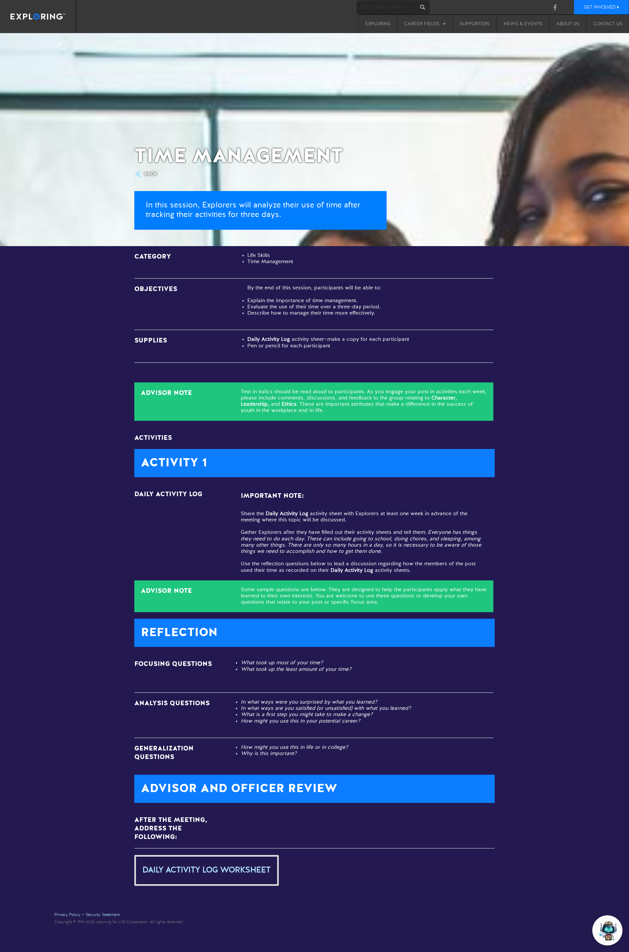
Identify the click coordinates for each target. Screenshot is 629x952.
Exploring (378, 24)
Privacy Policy (67, 915)
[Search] (423, 7)
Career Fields (422, 24)
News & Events (523, 24)
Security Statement (103, 915)
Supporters (475, 24)
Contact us (607, 24)
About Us (568, 24)
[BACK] (139, 174)
